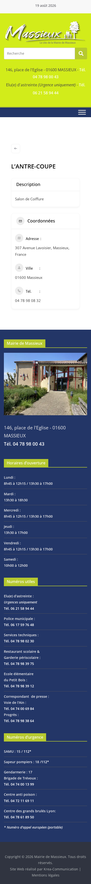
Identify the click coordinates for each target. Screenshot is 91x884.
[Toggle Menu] (82, 112)
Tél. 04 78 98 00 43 (24, 444)
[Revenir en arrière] (15, 148)
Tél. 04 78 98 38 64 (19, 720)
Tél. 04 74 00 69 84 (19, 708)
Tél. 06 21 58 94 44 (19, 608)
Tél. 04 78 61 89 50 (19, 817)
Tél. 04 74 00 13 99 (19, 784)
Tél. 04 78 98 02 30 (19, 641)
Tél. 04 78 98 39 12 (19, 686)
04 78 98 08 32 (28, 300)
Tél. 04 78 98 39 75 (19, 663)
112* (27, 751)
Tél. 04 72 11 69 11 (19, 800)
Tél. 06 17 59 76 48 (19, 624)
